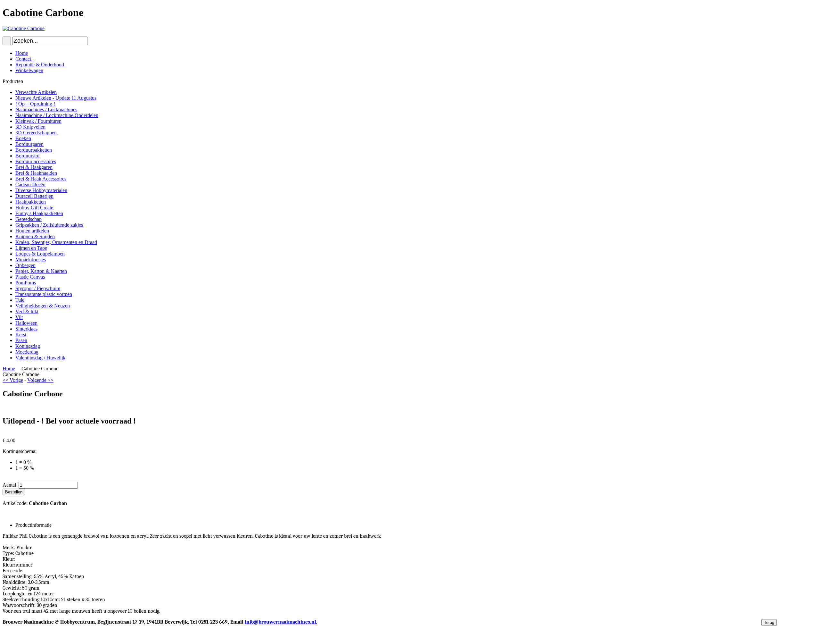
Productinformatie (33, 525)
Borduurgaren (29, 144)
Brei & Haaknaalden (36, 173)
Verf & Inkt (26, 311)
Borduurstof (27, 155)
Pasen (21, 340)
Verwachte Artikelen (36, 92)
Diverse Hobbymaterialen (41, 190)
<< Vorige (13, 380)
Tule (19, 300)
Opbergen (25, 265)
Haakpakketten (30, 202)
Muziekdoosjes (30, 259)
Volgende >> (40, 380)
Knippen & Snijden (35, 236)
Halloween (26, 323)
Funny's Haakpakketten (39, 213)
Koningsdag (27, 346)
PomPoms (25, 282)
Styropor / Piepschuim (37, 288)
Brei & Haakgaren (34, 167)
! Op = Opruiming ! (35, 103)
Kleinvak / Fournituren (38, 121)
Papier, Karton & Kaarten (41, 271)
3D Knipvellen (30, 127)
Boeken (23, 138)
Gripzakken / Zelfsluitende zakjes (49, 225)
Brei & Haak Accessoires (40, 178)
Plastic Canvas (30, 277)
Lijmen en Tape (31, 248)
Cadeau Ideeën (30, 184)
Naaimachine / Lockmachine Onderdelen (56, 115)
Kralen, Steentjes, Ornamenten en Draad (56, 242)
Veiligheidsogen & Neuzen (42, 305)
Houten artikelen (32, 230)
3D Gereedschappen (36, 132)
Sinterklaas (26, 329)
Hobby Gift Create (34, 207)
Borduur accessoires (35, 161)
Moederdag (26, 352)
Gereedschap (28, 219)
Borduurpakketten (33, 150)
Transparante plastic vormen (43, 294)
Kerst (20, 334)
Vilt (19, 317)
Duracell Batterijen (34, 196)
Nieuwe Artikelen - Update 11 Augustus (55, 98)
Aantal (10, 485)
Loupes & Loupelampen (40, 253)
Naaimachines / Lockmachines (46, 109)
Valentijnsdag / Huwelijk (40, 357)
